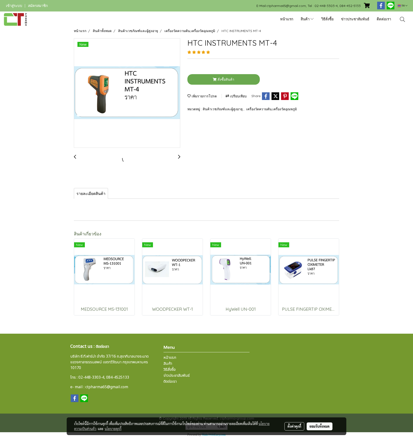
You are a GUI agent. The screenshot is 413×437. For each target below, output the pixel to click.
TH (403, 5)
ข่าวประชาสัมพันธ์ (355, 19)
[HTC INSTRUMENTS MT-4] (127, 93)
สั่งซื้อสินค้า (225, 79)
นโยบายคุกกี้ (113, 428)
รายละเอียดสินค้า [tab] (90, 193)
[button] (402, 19)
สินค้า (305, 19)
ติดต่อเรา (384, 19)
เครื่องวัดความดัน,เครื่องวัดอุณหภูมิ (271, 109)
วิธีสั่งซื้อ (327, 19)
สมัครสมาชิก (38, 6)
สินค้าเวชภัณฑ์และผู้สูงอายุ (223, 109)
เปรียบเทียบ (238, 96)
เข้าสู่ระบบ (14, 6)
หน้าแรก (286, 19)
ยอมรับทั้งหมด (320, 426)
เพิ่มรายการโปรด (204, 96)
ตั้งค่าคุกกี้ (294, 426)
